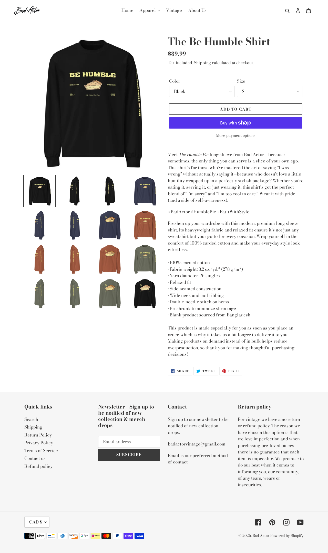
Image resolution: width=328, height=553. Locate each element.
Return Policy (38, 435)
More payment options (235, 135)
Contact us (35, 458)
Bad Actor (261, 535)
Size (241, 81)
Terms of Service (41, 450)
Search (31, 419)
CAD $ (35, 522)
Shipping (202, 63)
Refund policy (38, 466)
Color (174, 81)
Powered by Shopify (287, 535)
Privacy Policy (38, 442)
